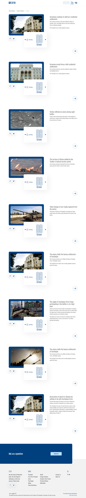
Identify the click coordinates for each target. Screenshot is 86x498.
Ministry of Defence (20, 11)
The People (30, 481)
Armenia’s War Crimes (45, 479)
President (30, 474)
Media (29, 483)
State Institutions (12, 11)
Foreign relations (44, 477)
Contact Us (56, 454)
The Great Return (44, 481)
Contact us (58, 474)
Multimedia (42, 483)
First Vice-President (33, 477)
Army (29, 479)
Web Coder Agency (73, 495)
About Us (58, 477)
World (41, 474)
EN (68, 474)
